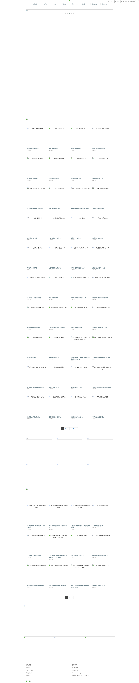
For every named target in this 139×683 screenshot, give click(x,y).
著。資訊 (104, 4)
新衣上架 (35, 4)
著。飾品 (94, 4)
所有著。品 (64, 4)
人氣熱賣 (45, 4)
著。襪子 (84, 4)
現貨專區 (54, 4)
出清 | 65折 (75, 4)
